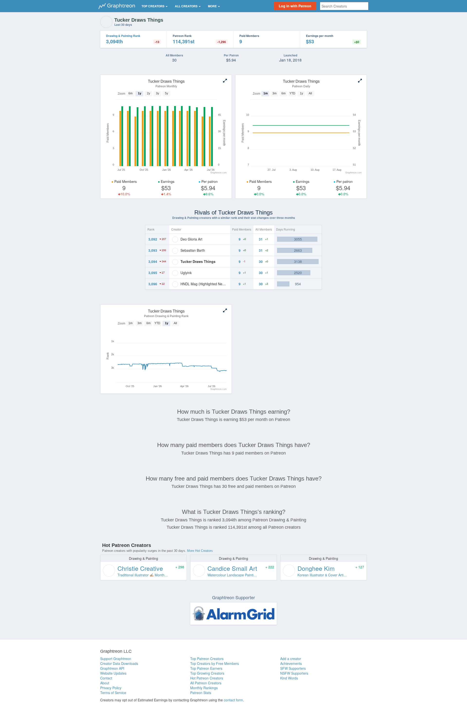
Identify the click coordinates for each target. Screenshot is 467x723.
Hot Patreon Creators (206, 678)
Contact (106, 678)
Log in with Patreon (295, 5)
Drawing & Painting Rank (123, 36)
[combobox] (344, 6)
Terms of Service (113, 692)
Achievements (291, 663)
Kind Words (289, 678)
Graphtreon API (112, 668)
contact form (233, 699)
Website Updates (113, 673)
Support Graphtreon (115, 658)
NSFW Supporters (294, 673)
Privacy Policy (110, 687)
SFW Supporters (293, 668)
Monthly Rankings (204, 687)
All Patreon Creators (205, 682)
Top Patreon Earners (206, 668)
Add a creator (290, 658)
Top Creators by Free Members (214, 663)
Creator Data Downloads (119, 663)
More (212, 6)
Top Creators (153, 6)
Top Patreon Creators (207, 658)
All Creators (186, 6)
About (104, 682)
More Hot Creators (200, 551)
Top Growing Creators (207, 673)
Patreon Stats (200, 692)
